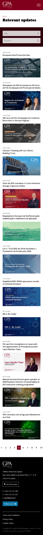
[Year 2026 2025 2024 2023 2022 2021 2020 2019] (21, 33)
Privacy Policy (8, 519)
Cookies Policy (8, 523)
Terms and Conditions (11, 515)
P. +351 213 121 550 (10, 491)
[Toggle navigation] (38, 5)
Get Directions (11, 484)
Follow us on (9, 504)
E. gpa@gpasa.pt (9, 498)
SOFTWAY (27, 531)
